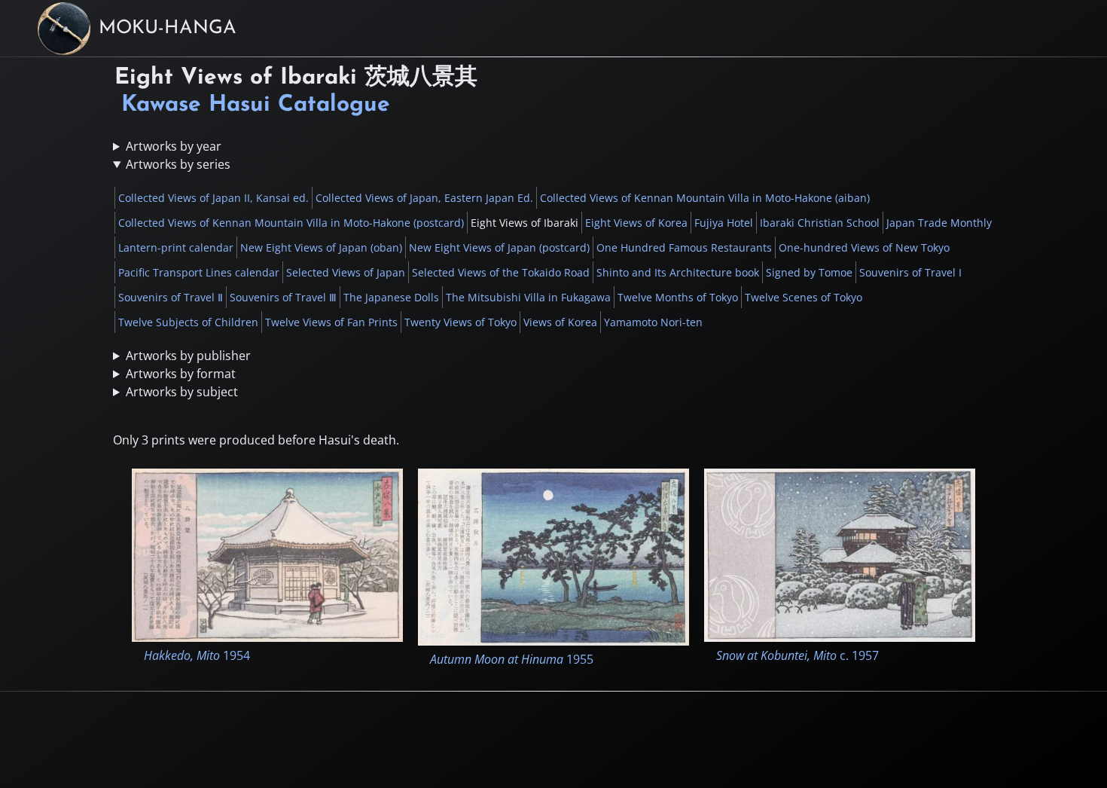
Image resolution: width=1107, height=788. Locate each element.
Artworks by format (181, 373)
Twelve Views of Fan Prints (331, 322)
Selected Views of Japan (345, 272)
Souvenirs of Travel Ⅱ (170, 297)
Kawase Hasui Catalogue (255, 105)
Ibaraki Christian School (820, 222)
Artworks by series (178, 164)
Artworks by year (173, 146)
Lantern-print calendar (175, 247)
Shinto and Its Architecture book (677, 272)
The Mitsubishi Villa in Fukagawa (528, 297)
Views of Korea (560, 322)
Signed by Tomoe (809, 272)
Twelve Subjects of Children (188, 322)
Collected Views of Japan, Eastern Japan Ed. (424, 198)
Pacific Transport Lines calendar (198, 272)
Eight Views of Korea (636, 222)
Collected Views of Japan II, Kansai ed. (213, 198)
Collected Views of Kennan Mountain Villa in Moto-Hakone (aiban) (705, 198)
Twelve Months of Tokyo (678, 297)
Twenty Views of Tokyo (460, 322)
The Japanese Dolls (391, 297)
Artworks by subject (182, 391)
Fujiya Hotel (723, 222)
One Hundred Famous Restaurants (684, 247)
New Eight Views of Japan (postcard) (499, 247)
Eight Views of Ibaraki (524, 222)
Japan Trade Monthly (939, 222)
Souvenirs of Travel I (910, 272)
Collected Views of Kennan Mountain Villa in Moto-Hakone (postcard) (291, 222)
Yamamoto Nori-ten (653, 322)
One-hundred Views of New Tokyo (864, 247)
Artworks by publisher (188, 355)
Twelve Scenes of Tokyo (803, 297)
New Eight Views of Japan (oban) (321, 247)
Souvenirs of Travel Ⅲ (283, 297)
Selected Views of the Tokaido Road (501, 272)
